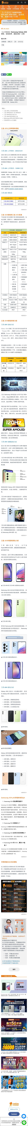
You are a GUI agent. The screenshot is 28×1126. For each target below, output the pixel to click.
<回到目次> (24, 209)
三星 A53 (3, 525)
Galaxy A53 (12, 487)
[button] (14, 969)
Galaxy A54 (12, 433)
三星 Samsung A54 (7, 394)
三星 (15, 41)
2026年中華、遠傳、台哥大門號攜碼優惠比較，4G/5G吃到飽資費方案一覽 (14, 1064)
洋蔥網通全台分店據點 (10, 120)
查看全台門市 (14, 1109)
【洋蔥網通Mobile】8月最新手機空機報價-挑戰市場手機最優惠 (14, 1083)
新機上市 (10, 41)
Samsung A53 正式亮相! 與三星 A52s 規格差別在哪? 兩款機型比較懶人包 (14, 987)
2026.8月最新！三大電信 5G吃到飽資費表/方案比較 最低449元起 (14, 1026)
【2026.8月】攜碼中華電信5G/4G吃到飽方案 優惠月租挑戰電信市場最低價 (14, 1045)
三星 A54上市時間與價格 (11, 110)
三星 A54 (7, 445)
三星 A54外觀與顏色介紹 (11, 116)
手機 (3, 45)
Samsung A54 (7, 532)
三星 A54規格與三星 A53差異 (12, 112)
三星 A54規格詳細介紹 (10, 114)
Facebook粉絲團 (14, 1114)
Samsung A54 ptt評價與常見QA (13, 118)
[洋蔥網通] (4, 2)
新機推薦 (4, 41)
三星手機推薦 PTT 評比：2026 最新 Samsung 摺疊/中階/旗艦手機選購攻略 (14, 1006)
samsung (20, 41)
